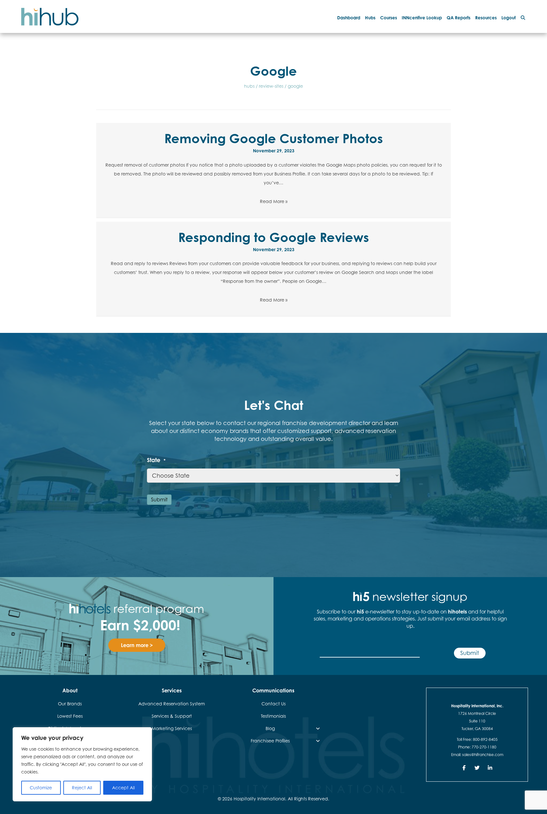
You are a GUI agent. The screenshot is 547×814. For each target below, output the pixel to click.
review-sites (271, 86)
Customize (41, 787)
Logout (508, 17)
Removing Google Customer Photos (273, 138)
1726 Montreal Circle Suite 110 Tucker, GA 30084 (477, 721)
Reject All (82, 787)
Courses (388, 17)
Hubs (370, 17)
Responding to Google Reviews (273, 237)
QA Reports (458, 17)
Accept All (123, 787)
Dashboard (348, 17)
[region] (82, 764)
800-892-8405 (485, 739)
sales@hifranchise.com (482, 754)
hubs (249, 86)
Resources (486, 17)
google (295, 86)
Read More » (273, 201)
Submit (159, 499)
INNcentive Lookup (422, 17)
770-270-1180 (484, 747)
